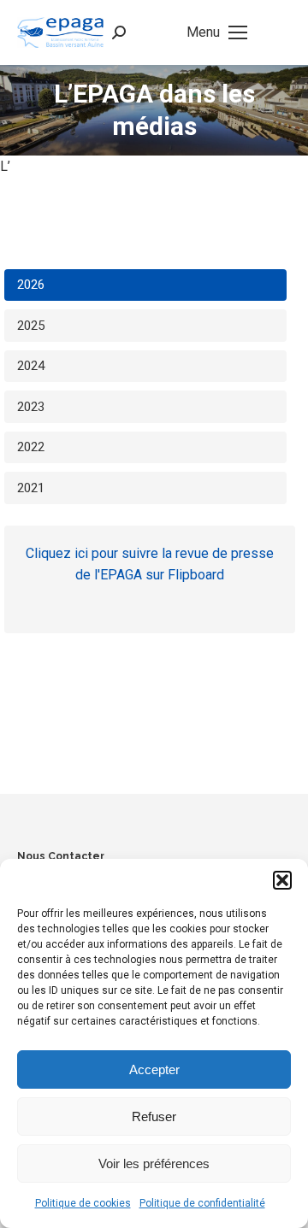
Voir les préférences (154, 1163)
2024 (30, 365)
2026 (30, 284)
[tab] (145, 285)
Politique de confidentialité (202, 1203)
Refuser (154, 1116)
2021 (30, 488)
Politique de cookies (83, 1203)
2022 (30, 447)
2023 (30, 406)
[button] (282, 880)
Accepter (154, 1069)
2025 (30, 325)
